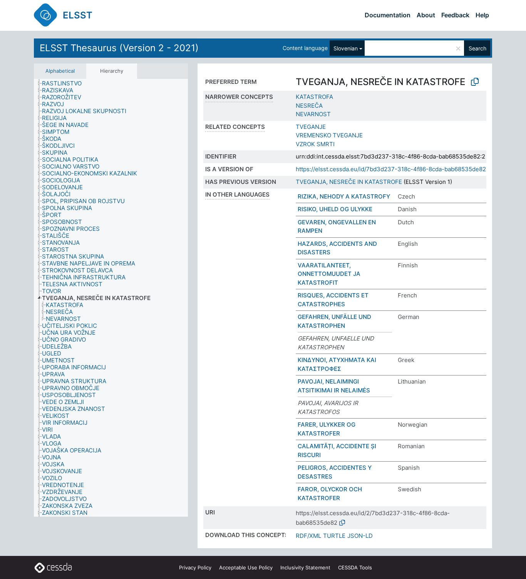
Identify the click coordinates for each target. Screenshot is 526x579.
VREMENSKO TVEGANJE (329, 135)
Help (482, 15)
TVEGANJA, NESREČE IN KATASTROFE (349, 181)
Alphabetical (60, 71)
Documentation (387, 15)
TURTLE (334, 535)
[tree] (111, 298)
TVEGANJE (311, 126)
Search (477, 48)
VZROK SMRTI (315, 144)
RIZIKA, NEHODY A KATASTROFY (344, 196)
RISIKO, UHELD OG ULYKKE (335, 209)
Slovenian (345, 48)
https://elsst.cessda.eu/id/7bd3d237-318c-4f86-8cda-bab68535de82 (391, 169)
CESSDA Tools (355, 567)
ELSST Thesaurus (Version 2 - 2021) (119, 47)
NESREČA (309, 105)
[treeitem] (65, 83)
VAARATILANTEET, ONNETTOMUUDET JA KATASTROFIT (329, 274)
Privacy (195, 567)
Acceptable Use (246, 567)
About (426, 15)
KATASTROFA (314, 96)
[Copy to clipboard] (475, 82)
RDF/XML (308, 535)
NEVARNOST (313, 114)
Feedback (455, 15)
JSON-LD (360, 535)
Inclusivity (305, 567)
